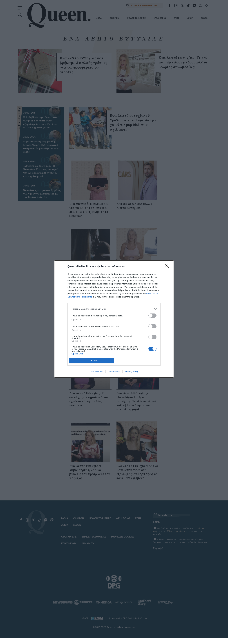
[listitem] (114, 308)
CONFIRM (91, 360)
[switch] (152, 315)
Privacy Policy (131, 371)
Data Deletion (96, 371)
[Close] (168, 267)
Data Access (114, 371)
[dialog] (114, 319)
